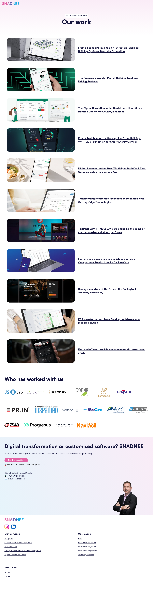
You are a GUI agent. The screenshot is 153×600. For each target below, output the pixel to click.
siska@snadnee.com (16, 478)
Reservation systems (87, 542)
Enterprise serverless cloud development (22, 550)
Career (7, 576)
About (7, 572)
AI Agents (8, 538)
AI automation (10, 546)
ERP (80, 538)
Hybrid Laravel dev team (15, 554)
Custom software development (18, 542)
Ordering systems (86, 554)
